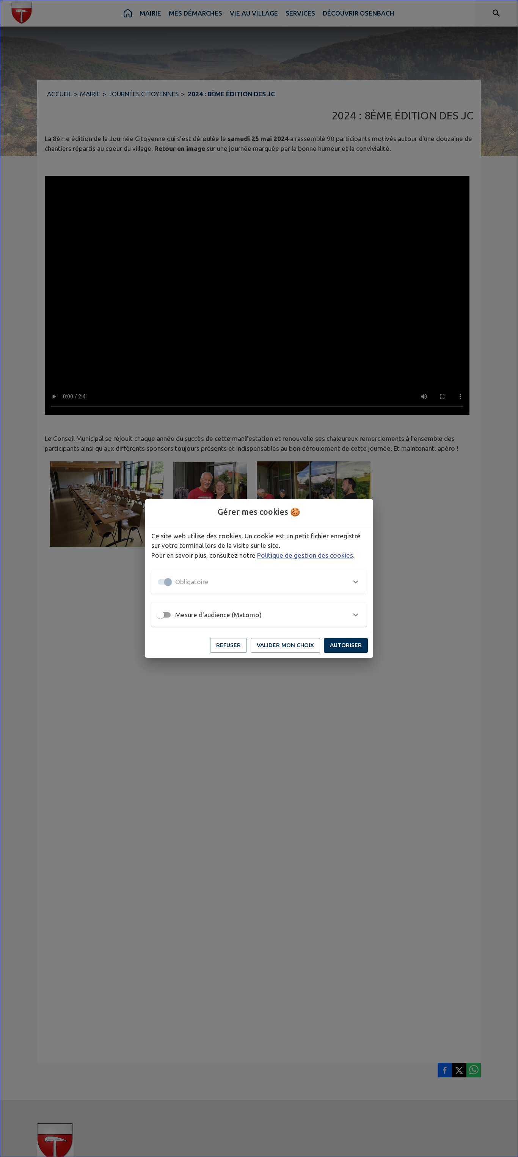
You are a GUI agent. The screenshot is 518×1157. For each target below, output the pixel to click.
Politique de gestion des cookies (305, 555)
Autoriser (346, 645)
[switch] (160, 615)
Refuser (228, 645)
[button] (259, 582)
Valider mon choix (285, 645)
